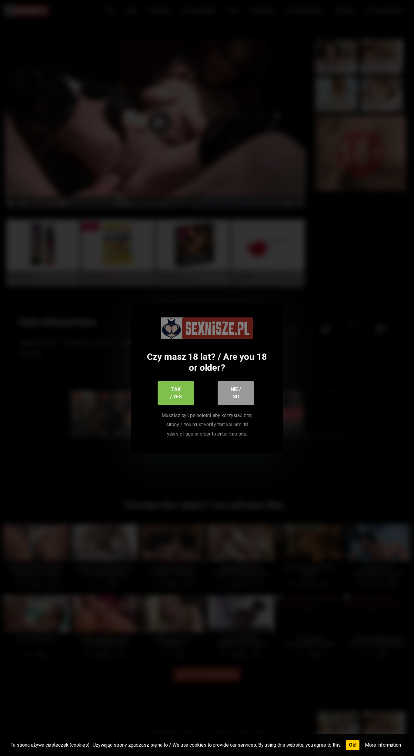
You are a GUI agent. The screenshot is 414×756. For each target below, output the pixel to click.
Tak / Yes (176, 393)
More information (383, 745)
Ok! (352, 745)
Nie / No (236, 393)
